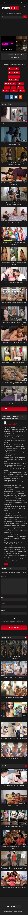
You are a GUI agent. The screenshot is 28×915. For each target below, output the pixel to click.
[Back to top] (23, 910)
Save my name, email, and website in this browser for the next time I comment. (12, 622)
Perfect (6, 90)
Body (21, 83)
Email (3, 603)
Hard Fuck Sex (14, 79)
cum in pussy (11, 423)
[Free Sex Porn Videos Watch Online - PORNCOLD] (11, 8)
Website (3, 610)
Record (14, 90)
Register (22, 2)
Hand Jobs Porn (14, 76)
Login (16, 2)
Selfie (22, 90)
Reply (6, 564)
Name (3, 597)
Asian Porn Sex (14, 68)
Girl (14, 87)
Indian (21, 87)
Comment (3, 576)
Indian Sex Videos (10, 83)
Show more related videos (14, 409)
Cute (7, 87)
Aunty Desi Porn (14, 72)
